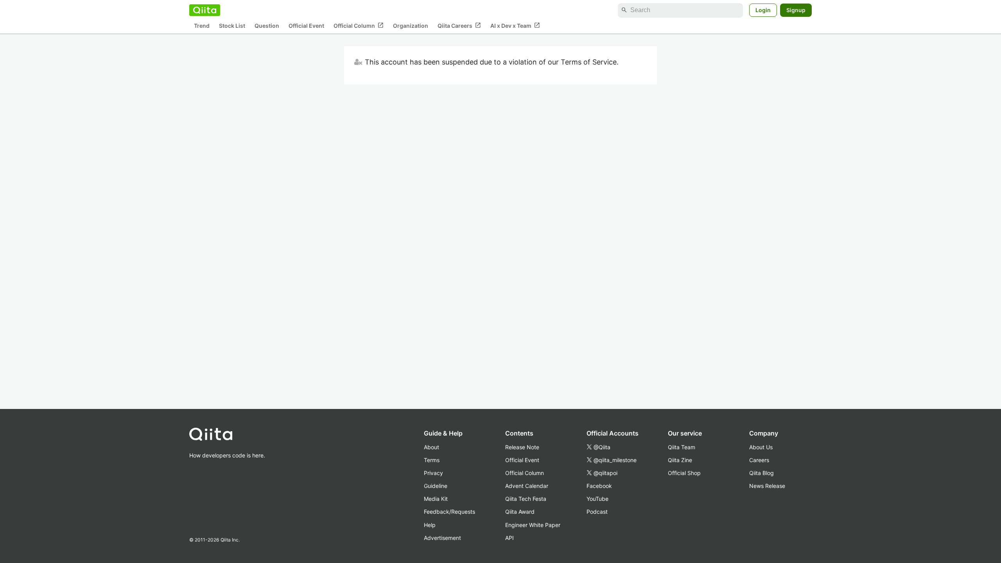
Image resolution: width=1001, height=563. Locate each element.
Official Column (359, 25)
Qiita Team (681, 447)
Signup (795, 10)
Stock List (232, 25)
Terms (432, 460)
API (509, 537)
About (431, 447)
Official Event (306, 25)
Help (430, 525)
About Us (761, 447)
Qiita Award (520, 511)
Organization (410, 25)
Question (267, 25)
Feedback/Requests (449, 511)
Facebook (599, 485)
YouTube (597, 498)
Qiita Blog (761, 473)
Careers (759, 460)
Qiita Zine (680, 460)
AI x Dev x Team (515, 25)
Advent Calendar (526, 485)
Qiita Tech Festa (525, 498)
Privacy (433, 473)
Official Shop (684, 473)
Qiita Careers (459, 25)
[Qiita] (204, 10)
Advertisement (442, 537)
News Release (767, 485)
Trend (202, 25)
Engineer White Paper (532, 525)
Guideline (435, 485)
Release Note (522, 447)
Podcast (597, 511)
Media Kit (436, 498)
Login (763, 10)
